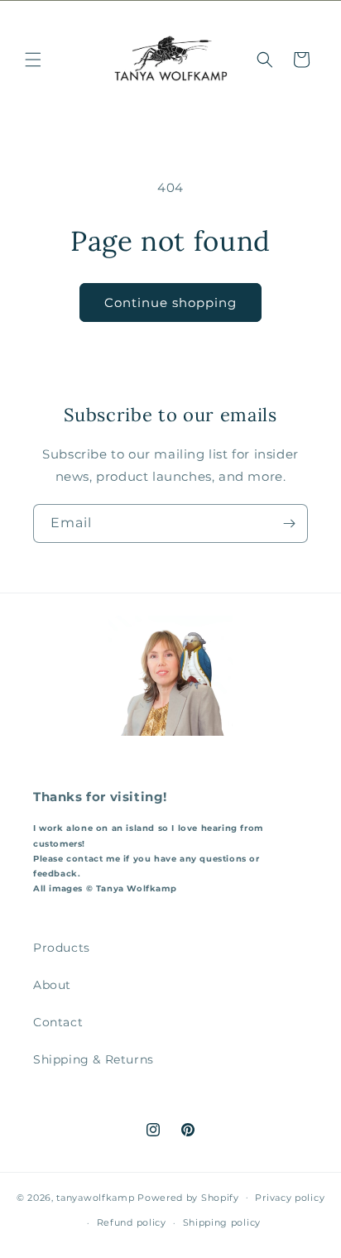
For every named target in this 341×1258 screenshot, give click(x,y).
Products (61, 947)
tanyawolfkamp (95, 1197)
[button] (33, 59)
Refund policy (131, 1222)
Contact (58, 1022)
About (52, 984)
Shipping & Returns (93, 1059)
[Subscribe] (289, 523)
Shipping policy (222, 1222)
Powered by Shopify (188, 1197)
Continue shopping (170, 302)
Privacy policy (289, 1197)
